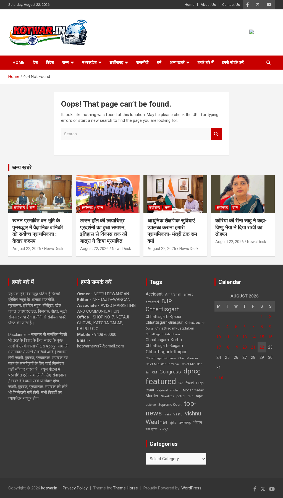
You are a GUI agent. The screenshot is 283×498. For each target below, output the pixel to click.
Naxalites (167, 396)
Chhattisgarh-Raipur (166, 351)
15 (262, 336)
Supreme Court (170, 404)
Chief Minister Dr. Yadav (162, 364)
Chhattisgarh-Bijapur (164, 316)
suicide (151, 405)
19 (236, 347)
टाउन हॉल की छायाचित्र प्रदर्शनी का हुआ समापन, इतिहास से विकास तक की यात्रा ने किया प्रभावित (103, 230)
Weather (157, 421)
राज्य (65, 62)
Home (189, 4)
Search (216, 134)
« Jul (218, 377)
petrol (180, 396)
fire (181, 383)
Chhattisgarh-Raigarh (164, 345)
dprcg (192, 371)
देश (35, 62)
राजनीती (142, 62)
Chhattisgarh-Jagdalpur (174, 328)
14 (253, 336)
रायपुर (164, 429)
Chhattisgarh (163, 309)
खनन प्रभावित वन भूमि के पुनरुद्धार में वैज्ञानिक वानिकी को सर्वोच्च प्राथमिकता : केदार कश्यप (37, 230)
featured (161, 381)
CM (154, 372)
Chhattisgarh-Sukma (161, 358)
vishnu (193, 413)
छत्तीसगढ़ (185, 423)
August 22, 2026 (26, 248)
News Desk (53, 248)
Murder (152, 395)
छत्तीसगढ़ (116, 62)
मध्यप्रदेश (89, 62)
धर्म (159, 62)
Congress (170, 372)
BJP (166, 301)
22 (262, 347)
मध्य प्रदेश (151, 429)
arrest (188, 294)
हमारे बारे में (206, 62)
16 (270, 336)
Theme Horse (125, 488)
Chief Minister (188, 358)
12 (236, 336)
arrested (152, 302)
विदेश (50, 62)
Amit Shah (173, 294)
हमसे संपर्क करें (233, 62)
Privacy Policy (75, 488)
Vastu (177, 414)
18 (227, 347)
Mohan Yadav (193, 390)
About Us (208, 4)
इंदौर (173, 423)
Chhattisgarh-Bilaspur (164, 322)
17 (218, 347)
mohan (175, 390)
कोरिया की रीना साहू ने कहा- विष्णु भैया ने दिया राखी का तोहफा (241, 227)
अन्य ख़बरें (22, 167)
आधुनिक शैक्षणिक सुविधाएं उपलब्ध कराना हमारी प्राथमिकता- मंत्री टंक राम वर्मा (172, 230)
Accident (154, 294)
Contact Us (231, 4)
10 (218, 336)
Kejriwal (162, 390)
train (167, 414)
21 (253, 347)
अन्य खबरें (177, 62)
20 (244, 347)
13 (244, 336)
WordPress (191, 488)
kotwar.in (49, 488)
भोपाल (197, 422)
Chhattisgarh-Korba (164, 339)
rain (190, 396)
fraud (189, 383)
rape (199, 396)
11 (227, 336)
